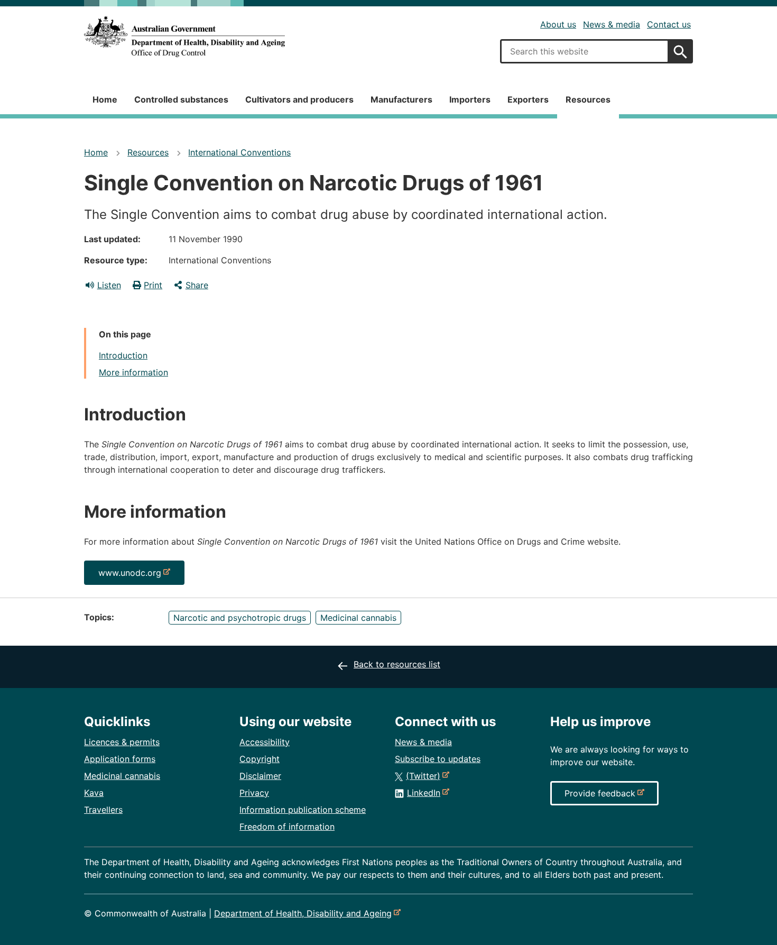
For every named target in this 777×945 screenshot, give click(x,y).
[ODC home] (184, 37)
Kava (94, 792)
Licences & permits (122, 742)
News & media (611, 24)
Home (104, 99)
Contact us (669, 24)
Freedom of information (287, 826)
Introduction (123, 355)
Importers (470, 99)
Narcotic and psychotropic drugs (239, 617)
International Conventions (239, 152)
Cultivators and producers (299, 99)
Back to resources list (397, 664)
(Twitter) (425, 775)
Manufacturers (401, 99)
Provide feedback (602, 796)
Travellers (103, 809)
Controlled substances (181, 99)
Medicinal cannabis (358, 617)
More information (133, 372)
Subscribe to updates (437, 759)
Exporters (528, 99)
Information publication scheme (302, 809)
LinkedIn (426, 792)
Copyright (259, 759)
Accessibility (264, 742)
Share (197, 285)
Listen (109, 285)
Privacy (254, 792)
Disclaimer (260, 775)
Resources (588, 99)
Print (153, 285)
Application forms (119, 759)
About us (558, 24)
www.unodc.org (131, 576)
